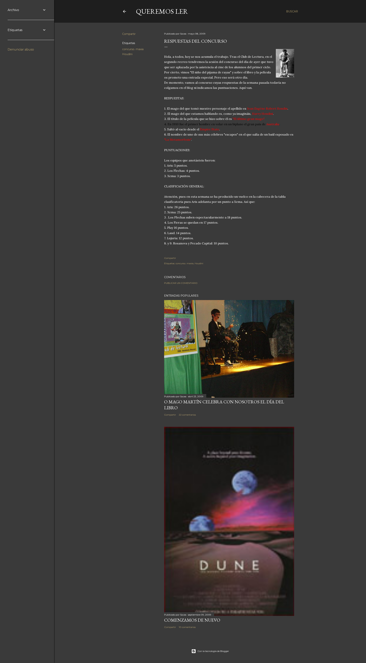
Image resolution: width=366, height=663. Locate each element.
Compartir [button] (129, 34)
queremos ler (162, 11)
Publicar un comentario (180, 283)
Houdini (127, 54)
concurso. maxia (133, 49)
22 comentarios (187, 414)
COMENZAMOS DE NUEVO (192, 620)
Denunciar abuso (21, 49)
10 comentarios (187, 627)
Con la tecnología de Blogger (213, 651)
